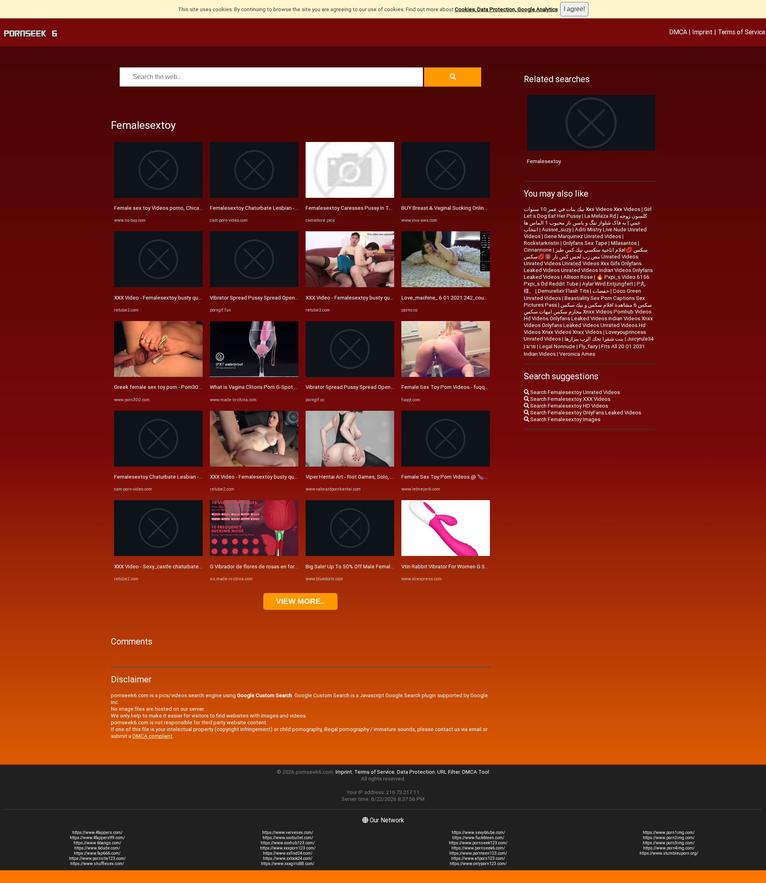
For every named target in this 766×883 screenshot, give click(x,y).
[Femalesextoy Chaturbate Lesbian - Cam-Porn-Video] (158, 464)
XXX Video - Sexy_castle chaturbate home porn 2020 (176, 566)
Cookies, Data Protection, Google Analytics (506, 9)
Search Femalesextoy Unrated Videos (574, 392)
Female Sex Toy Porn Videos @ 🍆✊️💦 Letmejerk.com (468, 476)
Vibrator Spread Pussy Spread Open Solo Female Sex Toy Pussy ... (288, 297)
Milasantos (624, 243)
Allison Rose (578, 277)
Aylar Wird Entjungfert (607, 283)
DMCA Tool (475, 772)
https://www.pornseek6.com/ (478, 848)
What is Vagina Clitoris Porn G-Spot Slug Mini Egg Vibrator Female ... (289, 387)
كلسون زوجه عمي (633, 219)
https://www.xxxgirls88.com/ (287, 863)
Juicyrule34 (640, 338)
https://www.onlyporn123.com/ (478, 863)
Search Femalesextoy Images (564, 419)
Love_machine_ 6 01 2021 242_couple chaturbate (460, 297)
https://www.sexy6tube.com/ (478, 832)
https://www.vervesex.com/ (287, 832)
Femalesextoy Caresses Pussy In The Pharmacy (362, 208)
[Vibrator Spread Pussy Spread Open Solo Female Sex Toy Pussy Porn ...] (350, 375)
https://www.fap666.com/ (97, 853)
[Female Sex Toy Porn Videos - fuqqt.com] (445, 375)
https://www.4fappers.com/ (97, 832)
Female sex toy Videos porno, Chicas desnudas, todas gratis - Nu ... (193, 208)
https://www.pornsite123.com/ (97, 858)
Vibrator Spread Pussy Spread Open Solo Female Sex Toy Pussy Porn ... (390, 387)
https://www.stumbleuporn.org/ (669, 853)
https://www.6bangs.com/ (97, 843)
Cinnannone (538, 249)
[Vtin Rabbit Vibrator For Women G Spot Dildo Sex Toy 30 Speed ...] (445, 554)
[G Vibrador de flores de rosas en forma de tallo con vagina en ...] (254, 554)
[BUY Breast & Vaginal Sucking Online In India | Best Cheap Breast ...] (445, 196)
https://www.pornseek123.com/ (478, 843)
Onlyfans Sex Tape (585, 243)
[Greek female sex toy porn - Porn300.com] (158, 375)
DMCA (678, 32)
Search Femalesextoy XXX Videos (569, 399)
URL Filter (448, 772)
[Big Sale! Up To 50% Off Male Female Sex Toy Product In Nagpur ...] (350, 554)
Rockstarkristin (541, 243)
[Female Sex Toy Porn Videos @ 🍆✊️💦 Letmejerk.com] (445, 464)
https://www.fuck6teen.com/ (478, 837)
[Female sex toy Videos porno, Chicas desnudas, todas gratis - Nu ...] (158, 196)
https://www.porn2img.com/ (669, 837)
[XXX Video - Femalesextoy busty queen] (158, 285)
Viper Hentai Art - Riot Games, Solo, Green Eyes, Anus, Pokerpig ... (383, 476)
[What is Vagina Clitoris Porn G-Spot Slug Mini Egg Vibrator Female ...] (254, 375)
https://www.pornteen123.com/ (478, 853)
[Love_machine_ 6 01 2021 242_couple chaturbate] (445, 285)
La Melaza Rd (600, 216)
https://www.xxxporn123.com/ (288, 848)
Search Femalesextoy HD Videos (568, 405)
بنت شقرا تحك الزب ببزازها (594, 338)
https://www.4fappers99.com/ (97, 837)
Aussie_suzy (556, 229)
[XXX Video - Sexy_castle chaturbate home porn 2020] (158, 554)
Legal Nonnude (557, 346)
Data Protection (416, 772)
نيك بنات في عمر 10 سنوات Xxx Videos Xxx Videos (582, 209)
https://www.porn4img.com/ (669, 848)
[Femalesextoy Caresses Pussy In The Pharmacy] (350, 196)
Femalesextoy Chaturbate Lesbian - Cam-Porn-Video (176, 476)
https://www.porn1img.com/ (669, 832)
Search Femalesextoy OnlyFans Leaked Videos (585, 412)
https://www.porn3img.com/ (669, 843)
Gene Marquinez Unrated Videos (582, 236)
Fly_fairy (588, 346)
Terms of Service (741, 32)
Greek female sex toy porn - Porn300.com (163, 387)
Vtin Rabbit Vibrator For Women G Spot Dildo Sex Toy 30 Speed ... (478, 566)
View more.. (300, 601)
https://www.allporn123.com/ (478, 858)
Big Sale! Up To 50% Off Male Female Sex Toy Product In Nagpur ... (384, 566)
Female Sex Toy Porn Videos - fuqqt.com (449, 387)
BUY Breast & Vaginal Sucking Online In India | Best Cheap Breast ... (479, 208)
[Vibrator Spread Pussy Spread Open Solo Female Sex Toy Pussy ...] (254, 285)
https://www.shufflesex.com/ (97, 863)
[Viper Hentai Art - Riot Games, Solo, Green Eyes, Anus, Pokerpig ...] (350, 464)
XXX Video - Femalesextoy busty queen (160, 297)
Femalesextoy (544, 161)
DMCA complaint (152, 736)
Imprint (702, 32)
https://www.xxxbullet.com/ (288, 837)
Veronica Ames (577, 354)
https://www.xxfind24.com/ (287, 853)
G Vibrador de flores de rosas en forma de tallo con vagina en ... (284, 566)
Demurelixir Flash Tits (563, 291)
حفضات (600, 291)
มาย (531, 346)
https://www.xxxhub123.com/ (288, 843)
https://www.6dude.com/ (97, 848)
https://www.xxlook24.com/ (287, 858)
